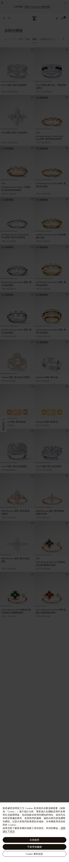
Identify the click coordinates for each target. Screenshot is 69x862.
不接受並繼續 (34, 846)
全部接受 (34, 839)
